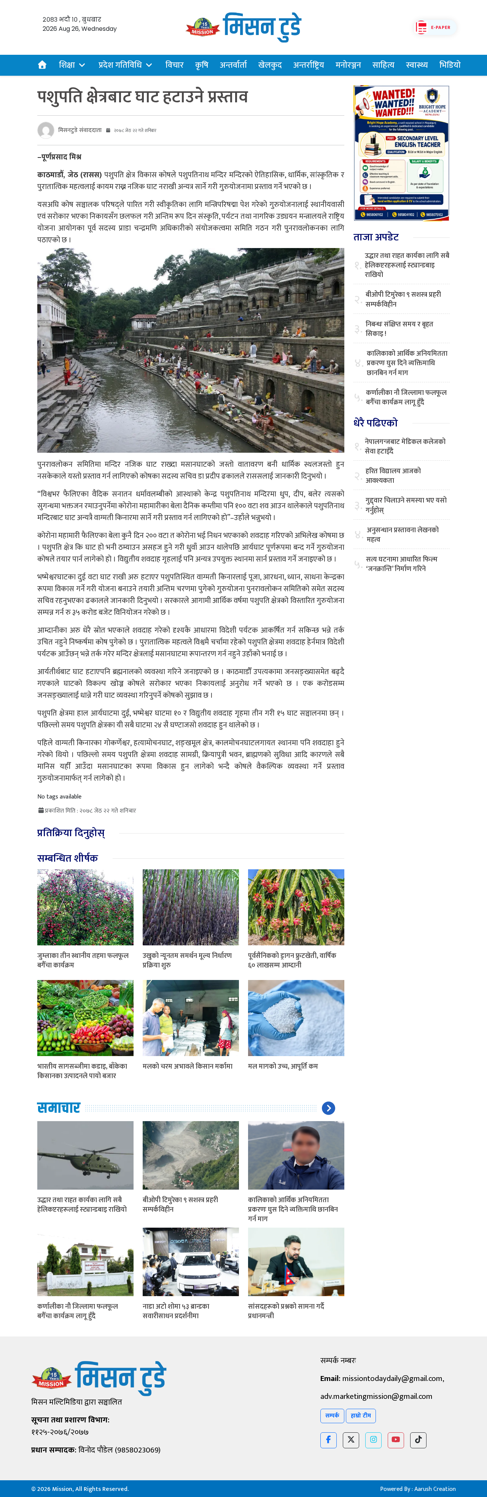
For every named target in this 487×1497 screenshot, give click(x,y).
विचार (175, 65)
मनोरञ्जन (348, 65)
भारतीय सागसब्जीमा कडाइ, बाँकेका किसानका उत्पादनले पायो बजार (82, 1071)
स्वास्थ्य (417, 65)
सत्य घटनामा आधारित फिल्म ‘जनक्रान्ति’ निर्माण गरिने (402, 564)
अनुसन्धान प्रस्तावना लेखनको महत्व (403, 535)
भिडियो (450, 65)
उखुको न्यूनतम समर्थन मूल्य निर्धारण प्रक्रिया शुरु (187, 960)
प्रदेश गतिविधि (120, 65)
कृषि (201, 65)
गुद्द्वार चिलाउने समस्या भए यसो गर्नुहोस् (406, 505)
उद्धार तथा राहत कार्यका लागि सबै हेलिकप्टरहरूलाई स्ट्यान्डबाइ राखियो (82, 1205)
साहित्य (383, 65)
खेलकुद (270, 65)
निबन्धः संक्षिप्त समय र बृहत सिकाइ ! (399, 329)
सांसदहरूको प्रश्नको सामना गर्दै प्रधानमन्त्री (286, 1311)
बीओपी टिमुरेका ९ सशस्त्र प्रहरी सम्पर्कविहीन (180, 1205)
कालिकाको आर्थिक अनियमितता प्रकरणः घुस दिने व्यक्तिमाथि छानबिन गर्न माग (293, 1210)
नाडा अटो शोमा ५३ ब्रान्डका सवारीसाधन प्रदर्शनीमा (176, 1311)
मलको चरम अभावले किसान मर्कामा (187, 1066)
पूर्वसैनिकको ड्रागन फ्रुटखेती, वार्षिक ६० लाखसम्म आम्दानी (292, 960)
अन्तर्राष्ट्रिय (308, 65)
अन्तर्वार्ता (233, 65)
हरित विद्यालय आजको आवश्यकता (393, 476)
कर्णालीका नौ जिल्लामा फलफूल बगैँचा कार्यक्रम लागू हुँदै (77, 1311)
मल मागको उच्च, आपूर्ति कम (283, 1066)
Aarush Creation (435, 1489)
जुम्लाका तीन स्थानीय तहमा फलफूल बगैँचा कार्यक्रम (83, 960)
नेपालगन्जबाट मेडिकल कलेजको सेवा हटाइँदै (405, 447)
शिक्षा (67, 65)
